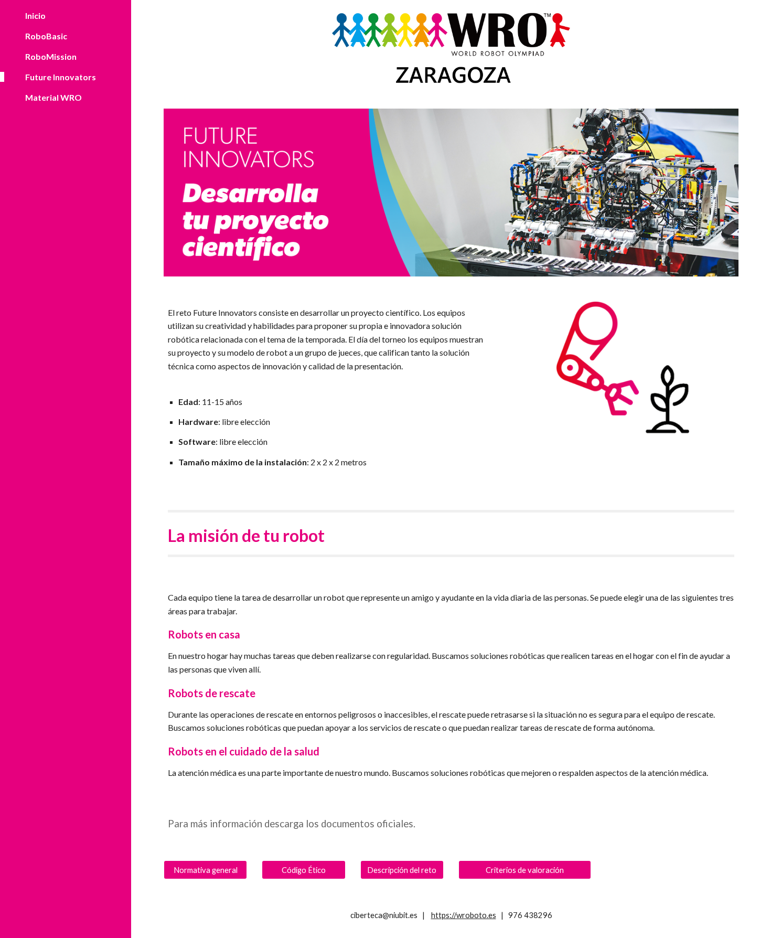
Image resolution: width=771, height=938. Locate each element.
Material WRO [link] (53, 97)
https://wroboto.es (463, 915)
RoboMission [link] (51, 56)
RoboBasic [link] (46, 36)
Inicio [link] (35, 15)
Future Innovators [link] (60, 77)
